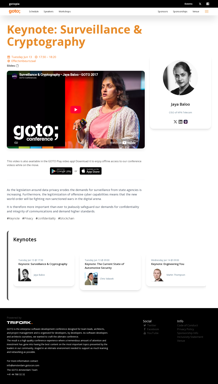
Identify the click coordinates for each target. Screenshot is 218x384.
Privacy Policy (185, 329)
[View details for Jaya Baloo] (186, 122)
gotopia (14, 4)
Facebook (153, 329)
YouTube (152, 333)
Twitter (151, 325)
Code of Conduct (187, 325)
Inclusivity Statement (190, 337)
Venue (181, 340)
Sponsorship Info (187, 333)
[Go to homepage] (14, 11)
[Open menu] (206, 11)
